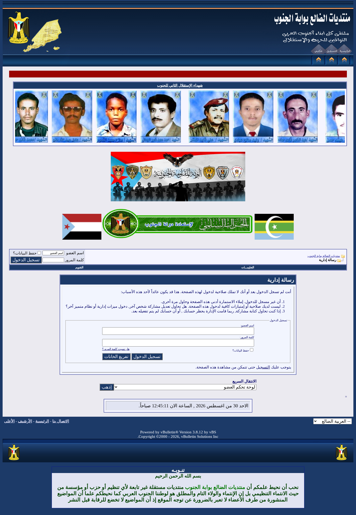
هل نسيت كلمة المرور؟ (116, 348)
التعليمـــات (247, 267)
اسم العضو (75, 253)
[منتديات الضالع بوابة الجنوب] (14, 460)
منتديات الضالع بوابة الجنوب (324, 255)
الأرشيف (25, 421)
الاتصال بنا (60, 421)
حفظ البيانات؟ (24, 253)
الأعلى (9, 421)
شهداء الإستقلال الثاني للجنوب (180, 85)
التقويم (79, 267)
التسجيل (263, 367)
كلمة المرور (74, 260)
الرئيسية (42, 421)
